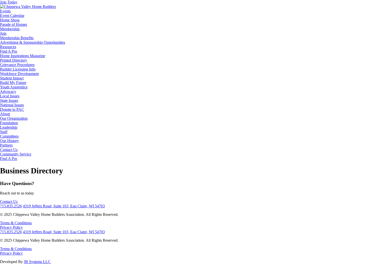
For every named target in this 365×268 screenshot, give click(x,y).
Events (5, 11)
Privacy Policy (11, 227)
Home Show (10, 20)
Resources (8, 47)
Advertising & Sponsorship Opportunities (32, 42)
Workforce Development (19, 74)
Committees (9, 136)
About (5, 114)
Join (3, 33)
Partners (6, 145)
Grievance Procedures (17, 65)
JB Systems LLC (37, 262)
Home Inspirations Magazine (22, 56)
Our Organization (14, 118)
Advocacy (8, 91)
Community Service (15, 154)
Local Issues (9, 96)
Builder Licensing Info (18, 69)
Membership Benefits (17, 38)
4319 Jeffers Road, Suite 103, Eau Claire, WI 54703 (64, 206)
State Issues (9, 100)
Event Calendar (12, 15)
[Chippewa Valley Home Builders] (28, 6)
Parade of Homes (13, 24)
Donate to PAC (12, 109)
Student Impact (12, 78)
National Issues (12, 105)
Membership (10, 29)
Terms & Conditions (16, 223)
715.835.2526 (11, 206)
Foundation (9, 123)
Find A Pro (8, 51)
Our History (9, 141)
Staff (3, 132)
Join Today (8, 2)
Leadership (8, 127)
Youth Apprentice (14, 87)
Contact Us (9, 150)
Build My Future (13, 82)
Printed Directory (13, 60)
